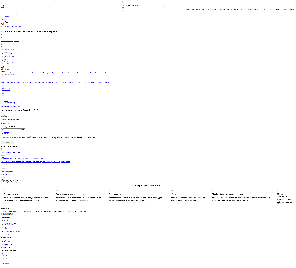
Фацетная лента (257, 9)
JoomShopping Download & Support (10, 182)
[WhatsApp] (12, 214)
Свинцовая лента (199, 9)
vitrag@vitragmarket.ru (15, 26)
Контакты (292, 9)
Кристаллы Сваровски (247, 9)
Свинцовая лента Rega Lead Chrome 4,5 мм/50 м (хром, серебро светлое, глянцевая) (35, 162)
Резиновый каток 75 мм (11, 152)
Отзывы (6, 133)
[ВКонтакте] (4, 214)
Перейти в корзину (127, 5)
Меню (2, 71)
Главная (6, 52)
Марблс (239, 9)
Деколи (234, 9)
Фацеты (230, 9)
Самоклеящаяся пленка (211, 9)
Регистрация (7, 241)
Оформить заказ (136, 5)
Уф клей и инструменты (268, 9)
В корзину (22, 129)
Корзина (6, 243)
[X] (10, 214)
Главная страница (190, 9)
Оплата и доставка (285, 9)
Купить (2, 157)
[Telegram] (8, 214)
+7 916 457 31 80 (5, 26)
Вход (5, 240)
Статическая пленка (222, 9)
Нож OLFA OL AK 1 (9, 174)
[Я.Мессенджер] (1, 214)
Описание (6, 132)
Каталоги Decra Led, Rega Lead (12, 231)
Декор (5, 60)
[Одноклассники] (6, 214)
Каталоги (277, 9)
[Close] (186, 8)
